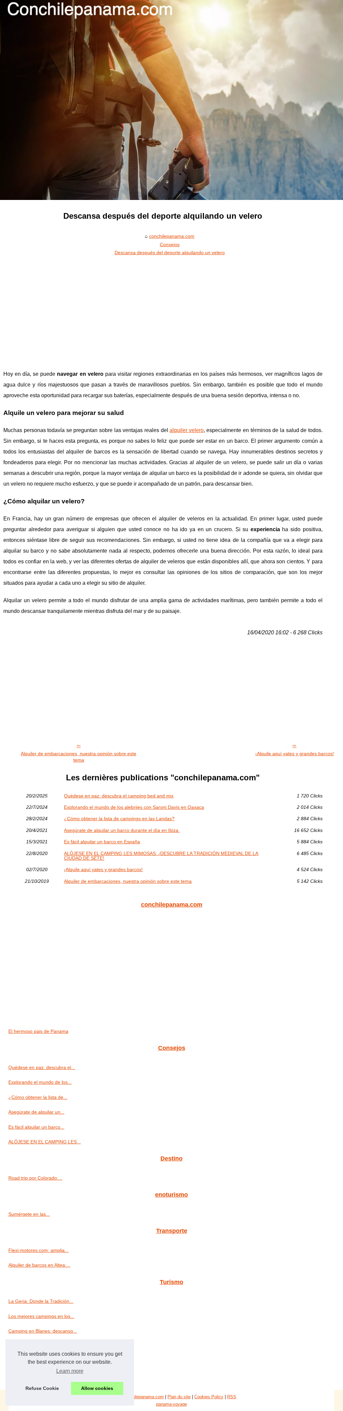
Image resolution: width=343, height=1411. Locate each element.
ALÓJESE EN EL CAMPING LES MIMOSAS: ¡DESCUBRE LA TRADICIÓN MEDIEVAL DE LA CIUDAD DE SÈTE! (161, 856)
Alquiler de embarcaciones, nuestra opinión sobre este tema (78, 757)
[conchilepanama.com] (171, 100)
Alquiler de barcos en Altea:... (39, 1265)
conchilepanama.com (171, 236)
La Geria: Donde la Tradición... (40, 1301)
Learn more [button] (69, 1371)
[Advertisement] (163, 308)
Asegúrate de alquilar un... (36, 1112)
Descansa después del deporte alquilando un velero (170, 252)
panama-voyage (171, 1404)
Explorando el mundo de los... (40, 1082)
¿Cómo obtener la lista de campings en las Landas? (119, 818)
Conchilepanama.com (143, 1396)
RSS (231, 1396)
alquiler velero (186, 430)
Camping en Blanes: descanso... (42, 1331)
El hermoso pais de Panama (38, 1031)
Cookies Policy (208, 1396)
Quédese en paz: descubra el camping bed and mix (119, 795)
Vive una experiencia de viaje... (41, 1360)
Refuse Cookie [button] (42, 1388)
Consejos (170, 244)
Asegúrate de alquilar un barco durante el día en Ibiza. (122, 830)
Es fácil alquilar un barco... (36, 1127)
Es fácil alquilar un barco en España (102, 841)
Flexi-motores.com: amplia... (38, 1250)
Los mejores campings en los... (41, 1316)
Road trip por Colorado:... (35, 1178)
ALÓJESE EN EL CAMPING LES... (44, 1141)
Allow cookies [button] (97, 1388)
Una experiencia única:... (34, 1346)
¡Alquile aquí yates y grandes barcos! (294, 753)
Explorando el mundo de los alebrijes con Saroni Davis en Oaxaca (134, 807)
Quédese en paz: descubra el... (41, 1067)
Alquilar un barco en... (31, 1375)
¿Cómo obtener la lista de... (37, 1097)
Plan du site (179, 1396)
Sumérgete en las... (29, 1214)
